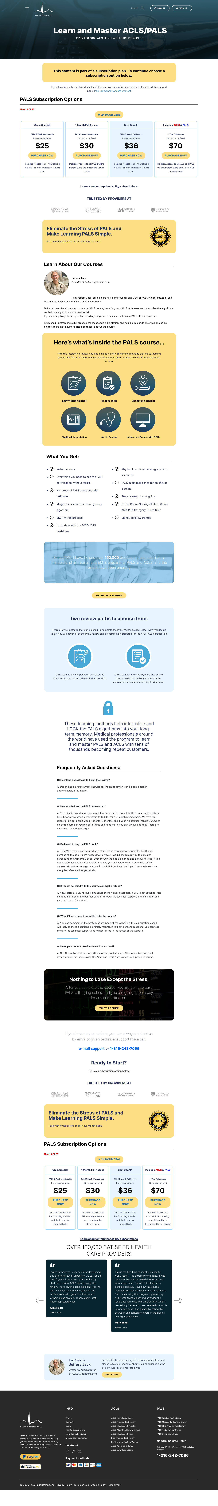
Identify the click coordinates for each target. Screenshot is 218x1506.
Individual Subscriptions (76, 1434)
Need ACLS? (27, 109)
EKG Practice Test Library (123, 1438)
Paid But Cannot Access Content (112, 90)
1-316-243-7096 (124, 1048)
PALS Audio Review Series (169, 1430)
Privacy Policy (64, 1484)
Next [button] (175, 1301)
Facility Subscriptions (75, 1430)
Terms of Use (81, 1484)
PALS (160, 1408)
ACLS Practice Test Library (123, 1422)
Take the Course (109, 1008)
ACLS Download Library (122, 1450)
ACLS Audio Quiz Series (122, 1446)
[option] (76, 1296)
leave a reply (111, 1375)
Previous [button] (37, 1301)
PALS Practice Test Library (169, 1418)
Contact (69, 1422)
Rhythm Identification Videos (124, 1442)
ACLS (115, 1408)
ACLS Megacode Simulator (123, 1426)
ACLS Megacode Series (122, 1434)
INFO (69, 1408)
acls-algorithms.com (42, 1484)
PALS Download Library (167, 1434)
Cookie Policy (98, 1484)
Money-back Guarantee (136, 517)
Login (68, 1426)
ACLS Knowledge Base (122, 1418)
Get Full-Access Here (109, 595)
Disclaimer (114, 1484)
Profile (69, 1418)
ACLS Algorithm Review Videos (125, 1430)
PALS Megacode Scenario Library (172, 1422)
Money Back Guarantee (76, 1438)
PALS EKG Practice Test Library (171, 1426)
